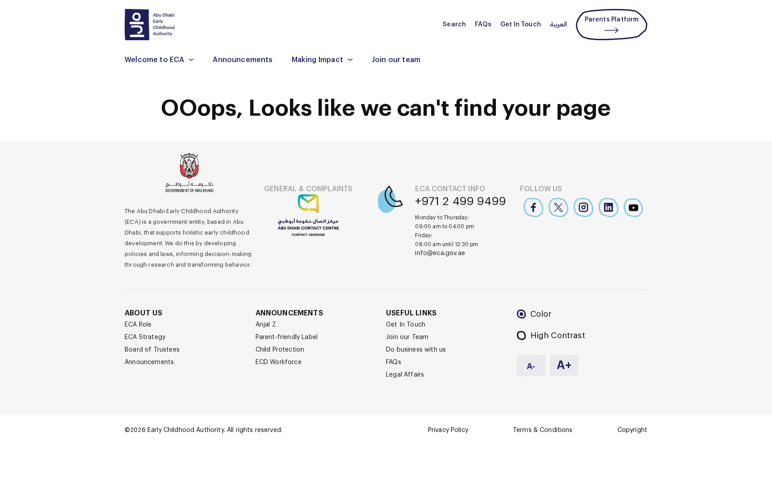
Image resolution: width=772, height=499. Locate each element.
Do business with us (416, 350)
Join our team (396, 59)
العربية (558, 24)
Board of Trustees (152, 350)
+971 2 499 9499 (460, 201)
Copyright (632, 430)
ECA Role (138, 325)
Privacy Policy (448, 430)
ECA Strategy (145, 337)
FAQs (483, 24)
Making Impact (317, 59)
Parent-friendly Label (287, 337)
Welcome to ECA (154, 59)
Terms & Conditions (543, 430)
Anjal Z (266, 325)
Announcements (243, 59)
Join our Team (407, 337)
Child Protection (280, 350)
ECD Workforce (279, 362)
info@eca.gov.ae (440, 253)
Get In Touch (520, 24)
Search (454, 24)
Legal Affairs (405, 375)
